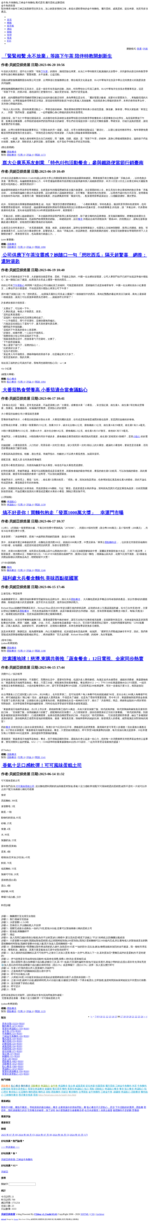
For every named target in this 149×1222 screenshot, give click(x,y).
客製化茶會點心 (19, 1089)
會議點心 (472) (9, 1069)
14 (113, 1016)
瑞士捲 (71, 1086)
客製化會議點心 (76, 1089)
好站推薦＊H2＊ (9, 1165)
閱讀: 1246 (40, 570)
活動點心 (99, 1089)
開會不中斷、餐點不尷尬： (15, 1107)
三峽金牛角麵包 (123, 1086)
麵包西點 (33, 1092)
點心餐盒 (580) (9, 1066)
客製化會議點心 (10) (12, 1028)
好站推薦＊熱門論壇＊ (12, 1141)
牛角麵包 (142, 1086)
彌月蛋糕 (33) (9, 1041)
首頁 (9, 19)
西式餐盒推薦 (26, 1095)
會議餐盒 (63, 1086)
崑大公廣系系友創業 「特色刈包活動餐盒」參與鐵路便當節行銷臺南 (72, 162)
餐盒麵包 (73, 1092)
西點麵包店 (110, 542)
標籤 (9, 23)
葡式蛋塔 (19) (9, 1038)
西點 (92, 1089)
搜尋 (3, 1178)
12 (107, 1016)
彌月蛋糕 (110, 1086)
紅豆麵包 (23, 1092)
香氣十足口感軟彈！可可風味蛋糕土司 (41, 765)
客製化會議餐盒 (36, 1089)
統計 (3, 1190)
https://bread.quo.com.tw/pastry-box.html (57, 1095)
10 (101, 1016)
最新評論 (5, 1116)
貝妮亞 (64, 1092)
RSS (9, 41)
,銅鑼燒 (116, 1092)
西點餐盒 (11, 152)
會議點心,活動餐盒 (130, 1092)
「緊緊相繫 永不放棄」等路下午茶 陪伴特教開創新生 (56, 56)
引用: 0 (21, 155)
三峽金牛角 (106, 1092)
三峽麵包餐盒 (11, 1095)
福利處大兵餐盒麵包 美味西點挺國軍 (39, 578)
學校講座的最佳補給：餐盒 (44, 1107)
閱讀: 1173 (40, 155)
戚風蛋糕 (80, 1086)
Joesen (16, 1219)
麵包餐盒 (11, 570)
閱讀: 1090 (40, 247)
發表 (9, 38)
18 (124, 1016)
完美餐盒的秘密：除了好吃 (41, 1110)
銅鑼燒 (48, 1089)
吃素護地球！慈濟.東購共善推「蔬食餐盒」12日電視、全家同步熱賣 (72, 658)
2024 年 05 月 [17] (79, 1135)
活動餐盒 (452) (9, 1064)
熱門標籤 (5, 1079)
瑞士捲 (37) (8, 1054)
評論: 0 (29, 155)
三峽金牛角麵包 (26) (12, 1036)
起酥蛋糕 (5, 1089)
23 (139, 1016)
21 (133, 1016)
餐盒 (80, 219)
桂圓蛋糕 (100, 1086)
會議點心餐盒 (112, 1089)
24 (142, 1016)
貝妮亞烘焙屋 (8, 1214)
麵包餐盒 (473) (9, 1026)
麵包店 (41, 1092)
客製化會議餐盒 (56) (12, 1071)
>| (146, 1016)
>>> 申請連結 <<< (10, 1147)
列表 (145, 49)
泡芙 (134, 1086)
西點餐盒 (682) (9, 1061)
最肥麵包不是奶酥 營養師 (126, 1110)
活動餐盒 (11, 244)
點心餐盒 (11, 379)
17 (121, 1016)
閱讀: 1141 (40, 757)
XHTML (84, 1214)
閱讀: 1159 (40, 504)
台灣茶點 (83, 1092)
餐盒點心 (13, 1092)
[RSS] (21, 1023)
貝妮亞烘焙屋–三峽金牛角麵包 (17, 1159)
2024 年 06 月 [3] (61, 1135)
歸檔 (9, 32)
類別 (3, 1017)
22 (136, 1016)
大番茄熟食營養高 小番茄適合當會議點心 (44, 389)
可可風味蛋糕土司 (25, 786)
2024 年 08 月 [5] (26, 1135)
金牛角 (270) (8, 1031)
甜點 (48, 1092)
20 (130, 1016)
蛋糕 (35, 1095)
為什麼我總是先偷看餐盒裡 (70, 1110)
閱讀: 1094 (40, 382)
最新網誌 (5, 1101)
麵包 (9, 567)
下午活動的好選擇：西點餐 (129, 1107)
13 (110, 1016)
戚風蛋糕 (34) (9, 1046)
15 (116, 1016)
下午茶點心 (18, 285)
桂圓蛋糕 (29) (9, 1048)
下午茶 (44, 71)
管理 (9, 35)
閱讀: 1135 (40, 1011)
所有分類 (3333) (10, 1023)
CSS (92, 1214)
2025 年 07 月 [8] (9, 1135)
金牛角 (54, 1086)
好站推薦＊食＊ (9, 1153)
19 (127, 1016)
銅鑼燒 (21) (8, 1056)
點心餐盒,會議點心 (134, 1089)
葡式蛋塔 (57, 1089)
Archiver (100, 1214)
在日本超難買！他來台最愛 (98, 1110)
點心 (86, 1089)
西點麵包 (56, 1092)
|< (91, 1016)
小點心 (136, 436)
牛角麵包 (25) (9, 1033)
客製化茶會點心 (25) (12, 1074)
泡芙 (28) (6, 1059)
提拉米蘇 (90, 1086)
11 (104, 1016)
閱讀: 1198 (40, 651)
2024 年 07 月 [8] (44, 1135)
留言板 (10, 26)
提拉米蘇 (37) (9, 1051)
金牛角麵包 (94, 1092)
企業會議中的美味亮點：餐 (72, 1107)
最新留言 (5, 1122)
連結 (9, 29)
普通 (139, 49)
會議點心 (11, 501)
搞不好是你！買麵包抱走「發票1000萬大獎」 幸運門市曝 (62, 512)
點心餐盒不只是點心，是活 (101, 1107)
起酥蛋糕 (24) (9, 1044)
